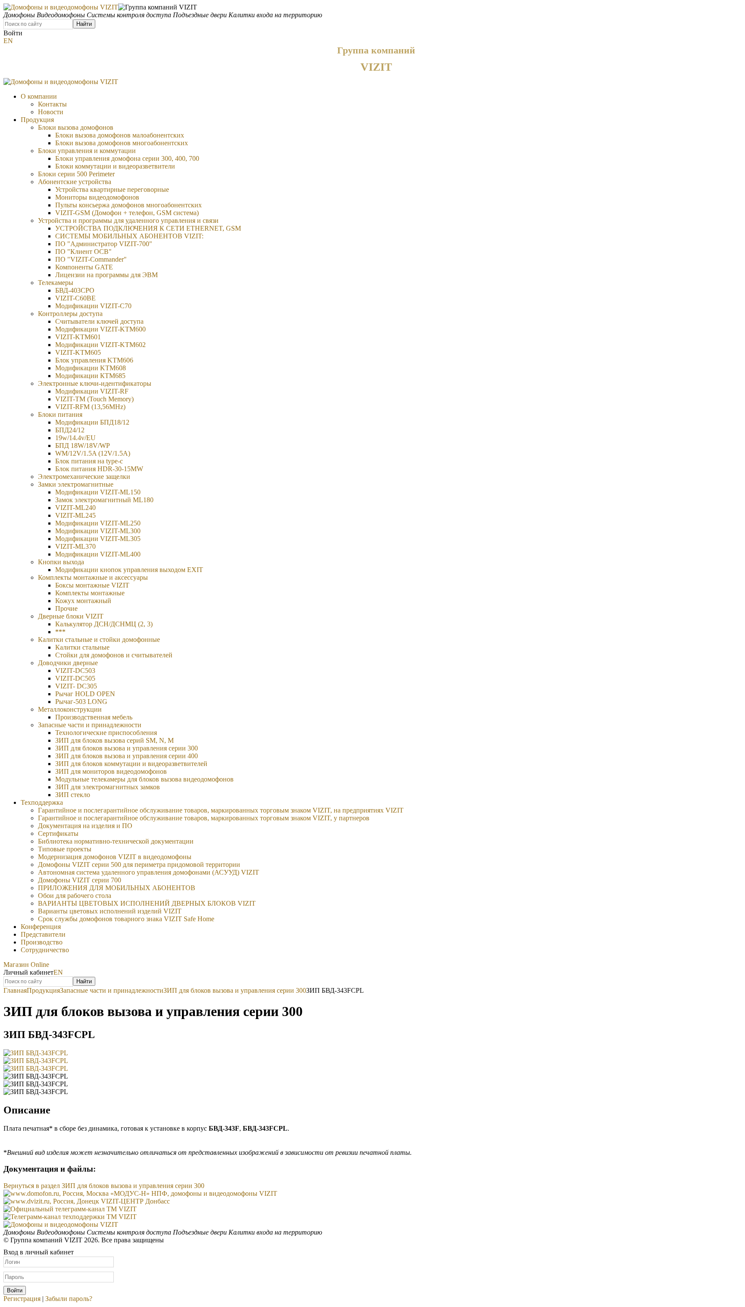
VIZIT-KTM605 (78, 352)
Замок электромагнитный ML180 (104, 499)
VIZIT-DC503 (75, 670)
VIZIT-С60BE (75, 298)
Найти (84, 24)
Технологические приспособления (106, 732)
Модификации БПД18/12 (92, 422)
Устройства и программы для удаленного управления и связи (128, 220)
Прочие (66, 608)
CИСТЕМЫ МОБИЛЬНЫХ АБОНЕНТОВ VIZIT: (129, 236)
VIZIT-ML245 (75, 515)
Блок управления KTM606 (94, 360)
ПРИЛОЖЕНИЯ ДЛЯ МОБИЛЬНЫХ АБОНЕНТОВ (116, 887)
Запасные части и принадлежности (89, 725)
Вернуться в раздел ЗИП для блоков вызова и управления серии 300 (103, 1185)
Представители (43, 934)
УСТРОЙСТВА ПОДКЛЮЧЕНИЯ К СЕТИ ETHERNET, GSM (148, 228)
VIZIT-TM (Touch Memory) (94, 399)
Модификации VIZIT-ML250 (98, 523)
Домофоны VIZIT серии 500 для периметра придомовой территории (139, 864)
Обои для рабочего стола (74, 895)
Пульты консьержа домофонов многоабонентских (128, 205)
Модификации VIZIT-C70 (93, 306)
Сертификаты (58, 833)
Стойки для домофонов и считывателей (113, 655)
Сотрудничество (45, 950)
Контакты (52, 104)
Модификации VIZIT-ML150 (98, 492)
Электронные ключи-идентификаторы (94, 383)
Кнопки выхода (61, 562)
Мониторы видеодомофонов (97, 197)
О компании (39, 96)
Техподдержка (42, 802)
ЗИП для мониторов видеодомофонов (111, 771)
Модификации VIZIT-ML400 (98, 554)
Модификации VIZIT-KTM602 (100, 344)
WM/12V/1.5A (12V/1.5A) (92, 453)
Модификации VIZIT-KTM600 (100, 329)
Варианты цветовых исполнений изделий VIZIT (110, 911)
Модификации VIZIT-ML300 (98, 531)
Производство (42, 942)
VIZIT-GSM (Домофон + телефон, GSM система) (127, 212)
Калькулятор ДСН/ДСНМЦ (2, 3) (104, 624)
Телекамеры (55, 282)
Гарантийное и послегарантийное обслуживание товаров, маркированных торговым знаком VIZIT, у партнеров (203, 818)
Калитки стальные (82, 647)
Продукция (37, 119)
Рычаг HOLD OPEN (85, 693)
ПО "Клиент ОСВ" (83, 251)
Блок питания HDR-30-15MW (99, 468)
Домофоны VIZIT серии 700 (79, 880)
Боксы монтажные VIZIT (92, 585)
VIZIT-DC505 (75, 678)
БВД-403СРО (74, 290)
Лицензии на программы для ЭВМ (106, 274)
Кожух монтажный (83, 600)
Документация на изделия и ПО (85, 825)
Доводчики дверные (68, 662)
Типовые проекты (64, 849)
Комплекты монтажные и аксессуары (93, 577)
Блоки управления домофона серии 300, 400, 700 (127, 158)
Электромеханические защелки (84, 476)
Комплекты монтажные (90, 593)
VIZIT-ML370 (75, 546)
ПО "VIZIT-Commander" (91, 259)
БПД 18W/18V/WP (82, 445)
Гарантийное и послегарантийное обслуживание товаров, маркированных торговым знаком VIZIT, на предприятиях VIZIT (221, 810)
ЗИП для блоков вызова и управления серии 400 (126, 756)
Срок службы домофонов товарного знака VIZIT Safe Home (126, 918)
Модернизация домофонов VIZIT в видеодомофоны (114, 856)
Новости (50, 112)
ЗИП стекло (72, 794)
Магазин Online (26, 964)
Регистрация (22, 1298)
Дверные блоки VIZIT (70, 616)
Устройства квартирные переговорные (112, 189)
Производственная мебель (93, 717)
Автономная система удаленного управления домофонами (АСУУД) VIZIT (148, 872)
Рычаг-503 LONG (81, 701)
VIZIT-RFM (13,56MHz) (90, 406)
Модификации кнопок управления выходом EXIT (129, 569)
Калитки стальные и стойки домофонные (99, 639)
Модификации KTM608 (90, 368)
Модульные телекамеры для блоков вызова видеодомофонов (144, 779)
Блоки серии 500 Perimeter (76, 174)
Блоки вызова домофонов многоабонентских (121, 143)
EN (8, 40)
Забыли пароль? (68, 1298)
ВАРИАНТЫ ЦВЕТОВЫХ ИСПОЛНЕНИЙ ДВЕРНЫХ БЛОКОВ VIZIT (147, 903)
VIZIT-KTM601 (78, 337)
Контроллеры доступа (70, 313)
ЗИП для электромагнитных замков (107, 787)
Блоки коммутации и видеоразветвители (115, 166)
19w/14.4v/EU (75, 437)
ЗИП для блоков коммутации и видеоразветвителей (131, 763)
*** (60, 631)
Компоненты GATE (84, 267)
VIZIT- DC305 (76, 686)
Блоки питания (60, 414)
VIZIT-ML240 (75, 507)
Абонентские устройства (74, 181)
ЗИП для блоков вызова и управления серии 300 (126, 748)
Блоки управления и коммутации (87, 150)
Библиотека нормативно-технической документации (116, 841)
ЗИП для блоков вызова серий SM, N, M (114, 740)
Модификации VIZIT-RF (91, 391)
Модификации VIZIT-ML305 (98, 538)
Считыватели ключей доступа (99, 321)
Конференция (41, 926)
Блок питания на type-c (89, 461)
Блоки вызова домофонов (75, 127)
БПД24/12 (70, 430)
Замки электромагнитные (75, 484)
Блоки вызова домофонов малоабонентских (119, 135)
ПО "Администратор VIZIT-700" (103, 243)
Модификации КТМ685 (90, 375)
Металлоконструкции (70, 709)
